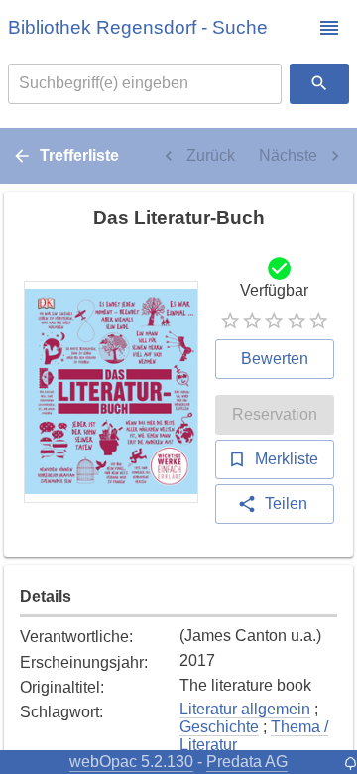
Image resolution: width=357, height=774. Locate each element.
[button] (329, 28)
